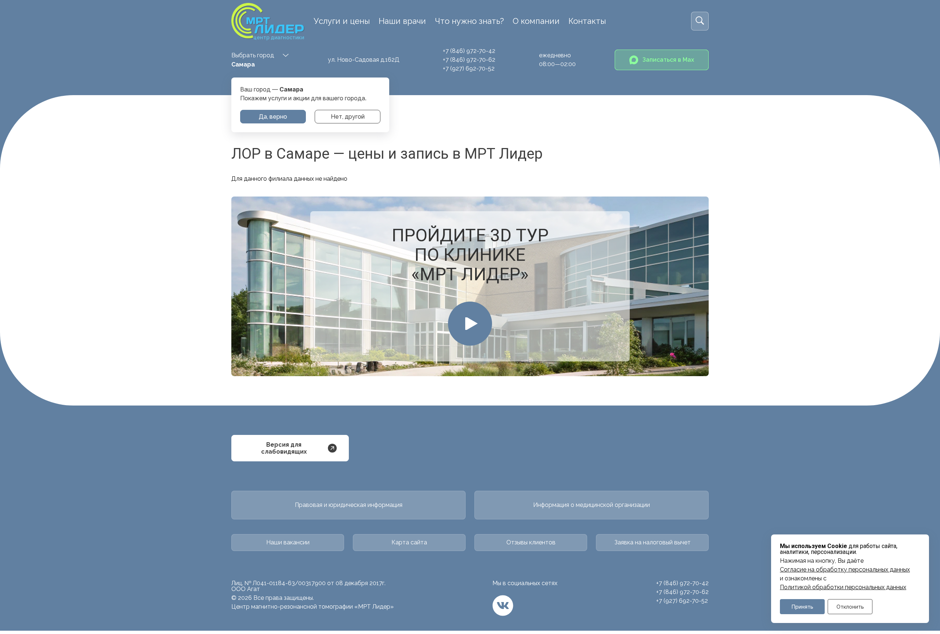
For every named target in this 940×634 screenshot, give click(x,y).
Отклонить (850, 607)
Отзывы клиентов (531, 542)
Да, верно (273, 116)
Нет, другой (348, 116)
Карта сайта (409, 542)
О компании (536, 21)
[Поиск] (700, 21)
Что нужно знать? (469, 21)
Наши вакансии (288, 542)
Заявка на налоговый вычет (652, 542)
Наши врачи (402, 21)
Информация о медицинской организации (591, 504)
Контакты (587, 21)
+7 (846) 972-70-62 (469, 59)
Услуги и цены (342, 21)
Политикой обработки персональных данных (843, 587)
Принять (802, 607)
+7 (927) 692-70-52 (469, 68)
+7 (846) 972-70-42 (469, 50)
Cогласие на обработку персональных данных (845, 570)
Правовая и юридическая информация (348, 504)
